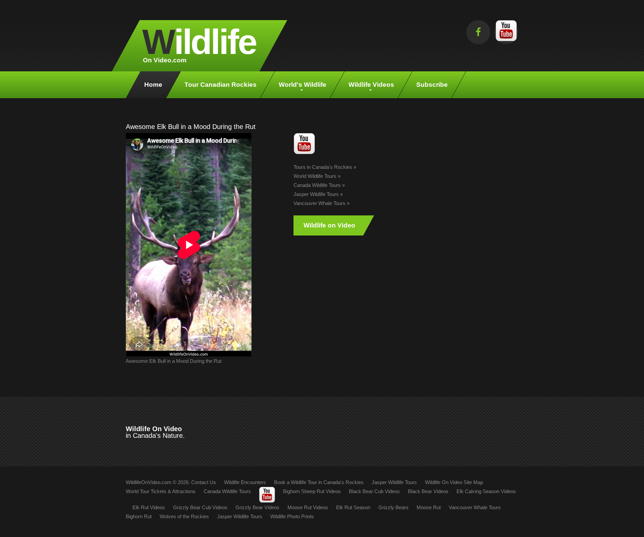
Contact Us (203, 482)
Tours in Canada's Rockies (322, 167)
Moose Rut (429, 507)
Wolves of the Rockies (184, 516)
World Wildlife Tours (314, 176)
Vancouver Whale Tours (319, 203)
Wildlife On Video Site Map (454, 482)
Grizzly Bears (393, 507)
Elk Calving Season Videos (486, 491)
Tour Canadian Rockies (220, 84)
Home (153, 84)
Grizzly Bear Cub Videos (200, 507)
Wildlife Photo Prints (292, 516)
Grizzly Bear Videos (257, 507)
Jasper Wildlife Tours (316, 194)
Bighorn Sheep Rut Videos (312, 491)
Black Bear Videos (428, 491)
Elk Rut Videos (148, 507)
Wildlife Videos (371, 84)
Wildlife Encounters (245, 482)
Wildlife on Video (329, 225)
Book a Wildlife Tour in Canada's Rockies (319, 482)
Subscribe (432, 84)
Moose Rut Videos (307, 507)
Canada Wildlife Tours (317, 185)
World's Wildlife (302, 84)
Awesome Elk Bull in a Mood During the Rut (173, 361)
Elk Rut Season (353, 507)
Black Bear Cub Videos (374, 491)
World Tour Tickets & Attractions (161, 491)
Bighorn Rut (139, 516)
